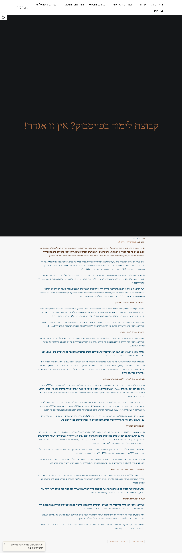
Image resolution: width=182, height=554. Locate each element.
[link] (3, 16)
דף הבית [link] (157, 4)
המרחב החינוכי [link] (74, 4)
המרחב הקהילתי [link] (47, 4)
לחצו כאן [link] (32, 548)
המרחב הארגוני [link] (123, 4)
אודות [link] (142, 4)
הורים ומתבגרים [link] (113, 541)
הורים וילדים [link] (124, 541)
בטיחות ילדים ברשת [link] (137, 541)
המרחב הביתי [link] (98, 4)
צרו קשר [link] (157, 10)
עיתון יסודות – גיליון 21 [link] (127, 242)
